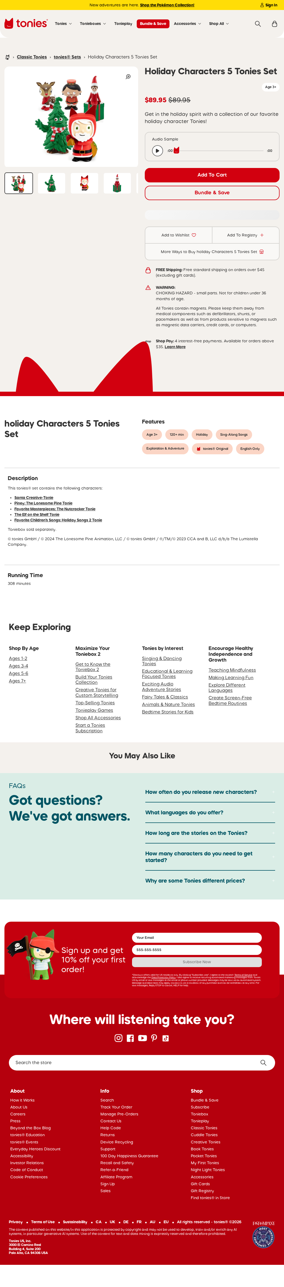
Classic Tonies (32, 57)
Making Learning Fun (231, 677)
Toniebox (199, 1114)
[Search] (258, 24)
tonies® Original (215, 448)
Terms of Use (43, 1222)
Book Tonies (202, 1149)
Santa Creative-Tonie (33, 497)
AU (152, 1222)
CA (99, 1222)
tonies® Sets (67, 57)
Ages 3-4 (18, 666)
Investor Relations (27, 1163)
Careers (18, 1114)
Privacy (16, 1222)
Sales (105, 1191)
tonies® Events (24, 1142)
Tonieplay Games (94, 710)
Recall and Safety (117, 1163)
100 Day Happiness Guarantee (129, 1156)
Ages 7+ (17, 681)
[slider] (219, 151)
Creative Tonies (205, 1142)
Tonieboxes (90, 24)
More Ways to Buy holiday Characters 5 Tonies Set (209, 252)
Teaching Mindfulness (232, 670)
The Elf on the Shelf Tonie (36, 514)
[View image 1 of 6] (18, 183)
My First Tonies (205, 1163)
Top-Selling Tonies (95, 702)
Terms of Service (243, 975)
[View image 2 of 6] (51, 183)
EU (166, 1222)
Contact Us (110, 1121)
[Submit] (265, 1063)
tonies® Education (27, 1135)
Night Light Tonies (208, 1170)
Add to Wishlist (175, 235)
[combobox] (142, 1063)
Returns (107, 1135)
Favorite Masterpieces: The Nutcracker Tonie (54, 509)
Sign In (271, 5)
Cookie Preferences (29, 1177)
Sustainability (75, 1222)
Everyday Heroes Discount (35, 1149)
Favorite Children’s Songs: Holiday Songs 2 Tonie (58, 520)
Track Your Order (116, 1107)
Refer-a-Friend (114, 1170)
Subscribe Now (197, 962)
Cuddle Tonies (204, 1135)
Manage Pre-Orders (119, 1114)
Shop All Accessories (98, 717)
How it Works (22, 1100)
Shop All (216, 24)
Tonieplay (123, 24)
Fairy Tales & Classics (165, 697)
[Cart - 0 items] (275, 24)
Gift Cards (200, 1184)
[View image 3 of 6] (84, 183)
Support (107, 1149)
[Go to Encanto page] (263, 1236)
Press (15, 1121)
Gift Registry (202, 1191)
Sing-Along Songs (234, 434)
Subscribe (200, 1107)
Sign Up (107, 1184)
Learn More (175, 347)
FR (139, 1222)
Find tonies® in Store (210, 1198)
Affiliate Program (116, 1177)
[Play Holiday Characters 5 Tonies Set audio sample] (157, 150)
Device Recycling (116, 1142)
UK (112, 1222)
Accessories (185, 24)
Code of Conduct (26, 1170)
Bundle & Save (153, 24)
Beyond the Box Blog (30, 1128)
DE (125, 1222)
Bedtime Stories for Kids (168, 712)
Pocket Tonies (204, 1156)
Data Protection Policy (163, 977)
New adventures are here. (142, 5)
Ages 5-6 (18, 673)
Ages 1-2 (18, 658)
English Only (250, 448)
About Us (18, 1107)
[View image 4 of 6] (117, 183)
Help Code (110, 1128)
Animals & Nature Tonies (168, 704)
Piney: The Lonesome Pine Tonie (43, 503)
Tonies (61, 24)
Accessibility (21, 1156)
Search (107, 1100)
